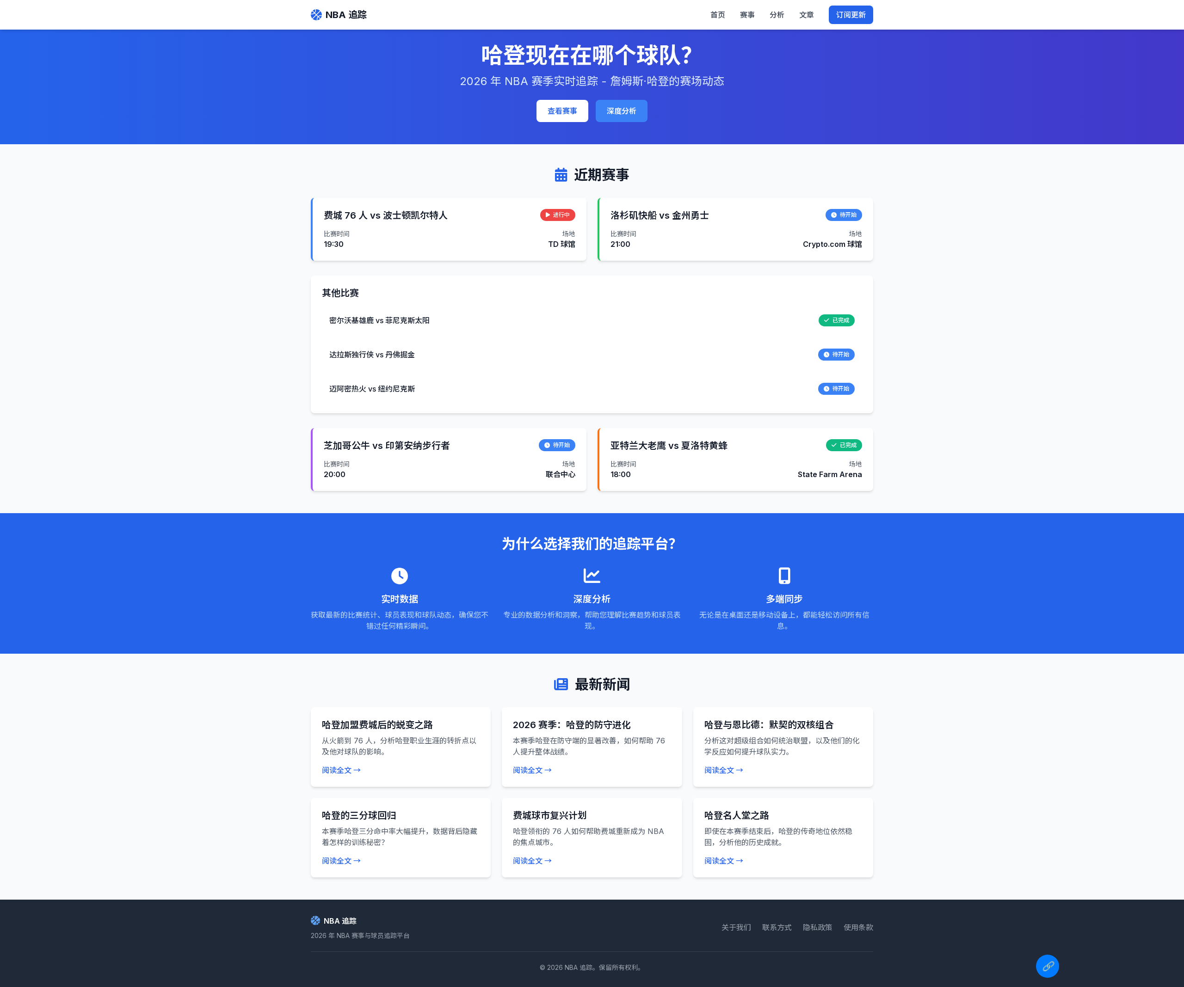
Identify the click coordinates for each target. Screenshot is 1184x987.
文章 (806, 14)
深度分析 (621, 111)
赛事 (747, 14)
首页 (717, 14)
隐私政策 (817, 927)
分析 (777, 14)
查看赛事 (562, 111)
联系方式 (777, 927)
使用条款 (858, 927)
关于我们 (736, 927)
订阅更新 (851, 14)
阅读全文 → (341, 770)
